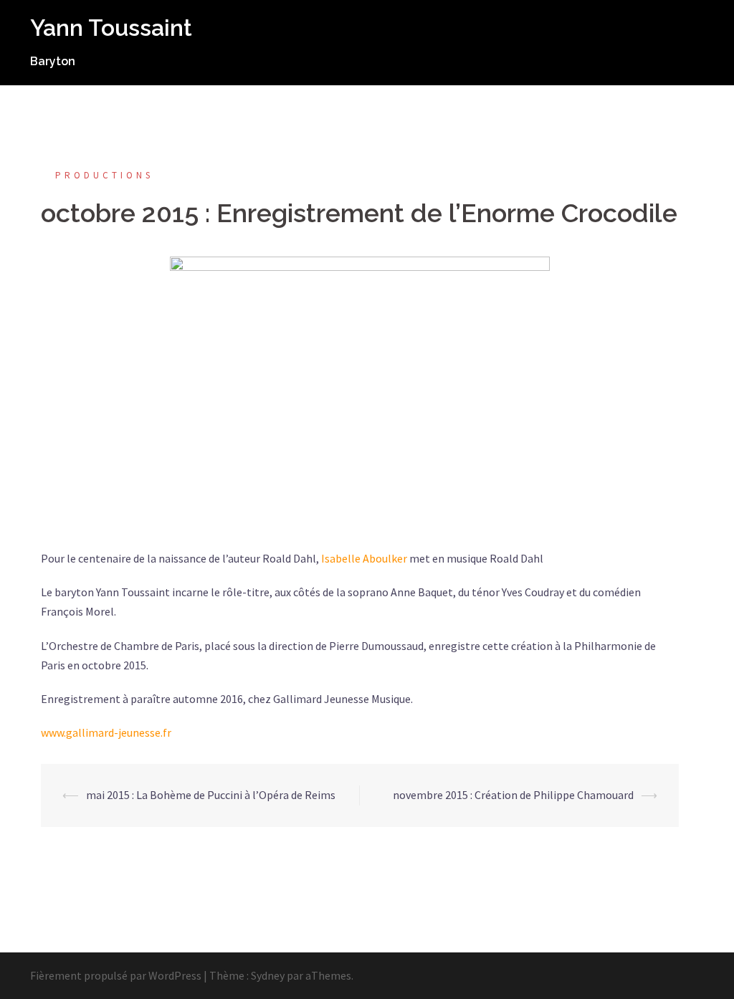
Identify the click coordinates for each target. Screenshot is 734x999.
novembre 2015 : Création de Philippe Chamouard (513, 795)
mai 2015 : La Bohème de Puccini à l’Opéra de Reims (210, 795)
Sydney (268, 975)
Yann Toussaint (111, 27)
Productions (104, 175)
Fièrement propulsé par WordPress (115, 975)
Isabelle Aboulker (364, 558)
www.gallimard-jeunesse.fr (106, 732)
